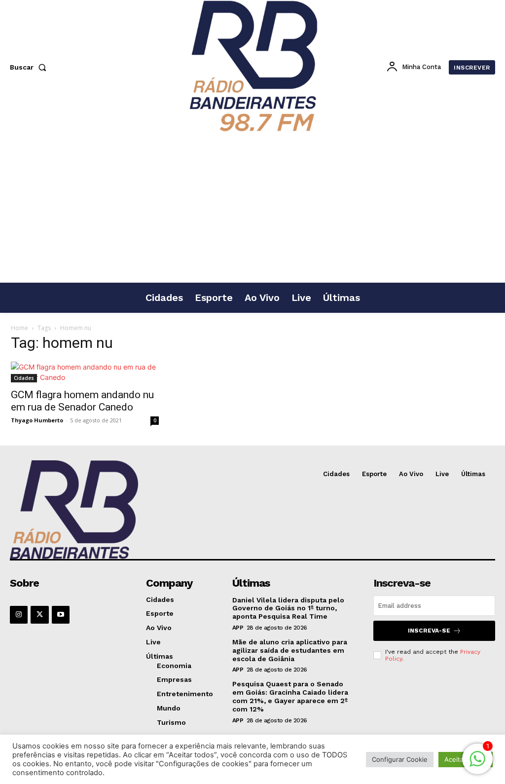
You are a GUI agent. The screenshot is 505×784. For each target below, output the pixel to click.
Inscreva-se (429, 630)
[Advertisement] (252, 208)
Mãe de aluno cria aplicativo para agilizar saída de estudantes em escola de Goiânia (289, 650)
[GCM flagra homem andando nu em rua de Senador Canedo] (85, 372)
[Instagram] (19, 615)
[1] (477, 764)
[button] (30, 67)
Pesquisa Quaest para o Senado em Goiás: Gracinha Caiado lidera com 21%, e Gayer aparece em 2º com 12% (290, 696)
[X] (39, 615)
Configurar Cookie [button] (400, 759)
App (238, 627)
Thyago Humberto (37, 420)
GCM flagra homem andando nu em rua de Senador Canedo (82, 401)
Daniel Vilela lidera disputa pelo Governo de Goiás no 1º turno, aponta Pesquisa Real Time (288, 608)
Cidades (24, 377)
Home (19, 328)
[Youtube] (61, 615)
